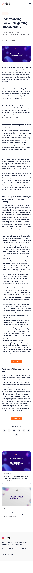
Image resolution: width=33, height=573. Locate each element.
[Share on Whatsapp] (18, 430)
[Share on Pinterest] (14, 430)
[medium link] (15, 548)
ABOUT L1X (16, 418)
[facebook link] (5, 548)
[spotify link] (25, 548)
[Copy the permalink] (16, 434)
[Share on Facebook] (4, 430)
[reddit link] (18, 548)
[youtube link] (12, 548)
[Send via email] (28, 430)
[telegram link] (20, 548)
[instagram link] (7, 548)
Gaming (5, 13)
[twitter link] (2, 548)
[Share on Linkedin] (23, 430)
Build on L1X (16, 361)
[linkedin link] (23, 548)
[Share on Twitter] (9, 430)
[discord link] (10, 548)
